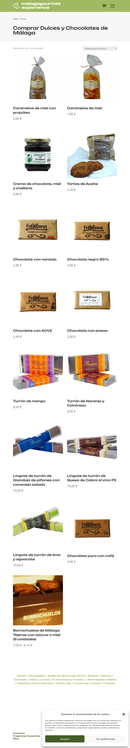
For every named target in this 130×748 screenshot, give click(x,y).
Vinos (33, 679)
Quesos (93, 675)
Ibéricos (106, 675)
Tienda (21, 675)
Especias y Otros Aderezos (35, 683)
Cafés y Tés (63, 683)
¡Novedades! (37, 675)
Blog (16, 738)
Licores (44, 679)
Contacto (19, 733)
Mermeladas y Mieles (102, 679)
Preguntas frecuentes (26, 736)
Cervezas (20, 679)
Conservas (81, 683)
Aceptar (64, 739)
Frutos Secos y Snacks (67, 679)
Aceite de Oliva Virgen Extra (66, 675)
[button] (123, 714)
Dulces (95, 683)
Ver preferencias (105, 739)
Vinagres (109, 683)
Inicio (15, 18)
